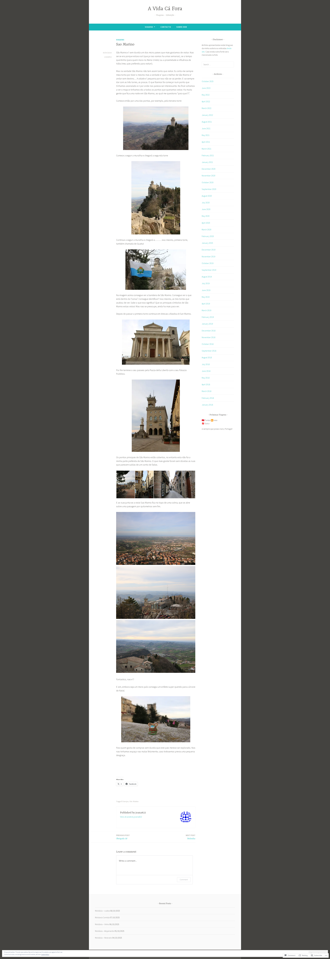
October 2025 (207, 81)
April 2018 (206, 384)
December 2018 (208, 330)
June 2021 (206, 128)
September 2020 (209, 189)
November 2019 (208, 256)
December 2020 (208, 169)
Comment (184, 879)
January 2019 (207, 323)
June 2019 (206, 290)
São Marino (134, 801)
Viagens (149, 27)
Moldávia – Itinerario (103, 937)
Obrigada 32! (123, 837)
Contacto (165, 27)
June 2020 (206, 209)
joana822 (108, 57)
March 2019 (206, 310)
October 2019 (207, 263)
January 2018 (207, 404)
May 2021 (205, 135)
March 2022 (206, 108)
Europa (125, 801)
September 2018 (209, 350)
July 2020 (206, 202)
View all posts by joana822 (131, 816)
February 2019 (208, 317)
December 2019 (208, 249)
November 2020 (208, 175)
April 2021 (206, 142)
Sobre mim (181, 27)
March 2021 (206, 148)
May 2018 (205, 377)
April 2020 (206, 223)
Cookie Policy (45, 954)
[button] (125, 484)
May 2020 (205, 216)
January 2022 (207, 115)
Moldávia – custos (102, 910)
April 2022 (206, 101)
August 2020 (207, 196)
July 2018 (206, 364)
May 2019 (205, 297)
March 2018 (206, 391)
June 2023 (206, 88)
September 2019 (209, 270)
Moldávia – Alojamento (104, 931)
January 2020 (207, 243)
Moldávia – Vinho (102, 924)
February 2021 (208, 155)
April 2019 (206, 303)
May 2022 (205, 94)
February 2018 (208, 398)
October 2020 (207, 182)
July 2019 (206, 283)
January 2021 (207, 162)
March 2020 (206, 229)
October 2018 (207, 344)
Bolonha (190, 837)
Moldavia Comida (102, 917)
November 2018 (208, 337)
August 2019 (207, 276)
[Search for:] (218, 64)
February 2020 (208, 236)
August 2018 (207, 357)
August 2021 (207, 121)
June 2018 (206, 371)
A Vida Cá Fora (165, 9)
